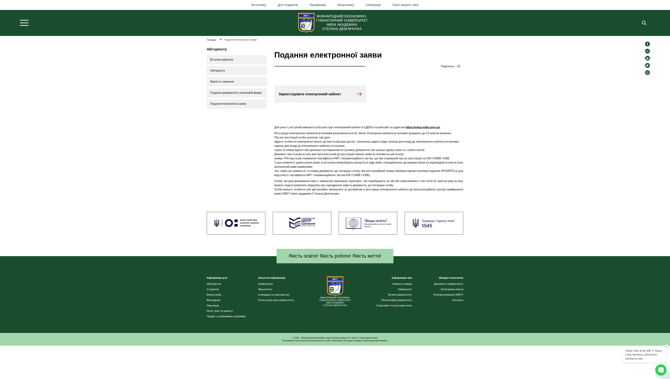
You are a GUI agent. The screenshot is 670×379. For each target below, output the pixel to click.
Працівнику (318, 5)
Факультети (265, 289)
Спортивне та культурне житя (394, 305)
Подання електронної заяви (228, 103)
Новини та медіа (402, 283)
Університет (405, 289)
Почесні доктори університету (276, 300)
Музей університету (400, 294)
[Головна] (306, 23)
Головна (211, 39)
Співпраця (373, 5)
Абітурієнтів (214, 283)
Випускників (214, 294)
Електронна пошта (452, 289)
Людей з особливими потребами (226, 316)
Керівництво (265, 283)
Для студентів (288, 5)
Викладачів (213, 300)
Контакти (457, 300)
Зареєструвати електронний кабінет (310, 94)
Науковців (213, 305)
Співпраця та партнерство (273, 294)
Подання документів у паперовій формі (236, 92)
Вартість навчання (222, 81)
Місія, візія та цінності (220, 310)
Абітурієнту (217, 70)
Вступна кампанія (221, 59)
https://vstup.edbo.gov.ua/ (422, 127)
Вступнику (258, 5)
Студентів (213, 289)
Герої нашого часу (405, 5)
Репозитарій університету (396, 300)
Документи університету (448, 283)
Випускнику (345, 5)
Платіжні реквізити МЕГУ (448, 294)
